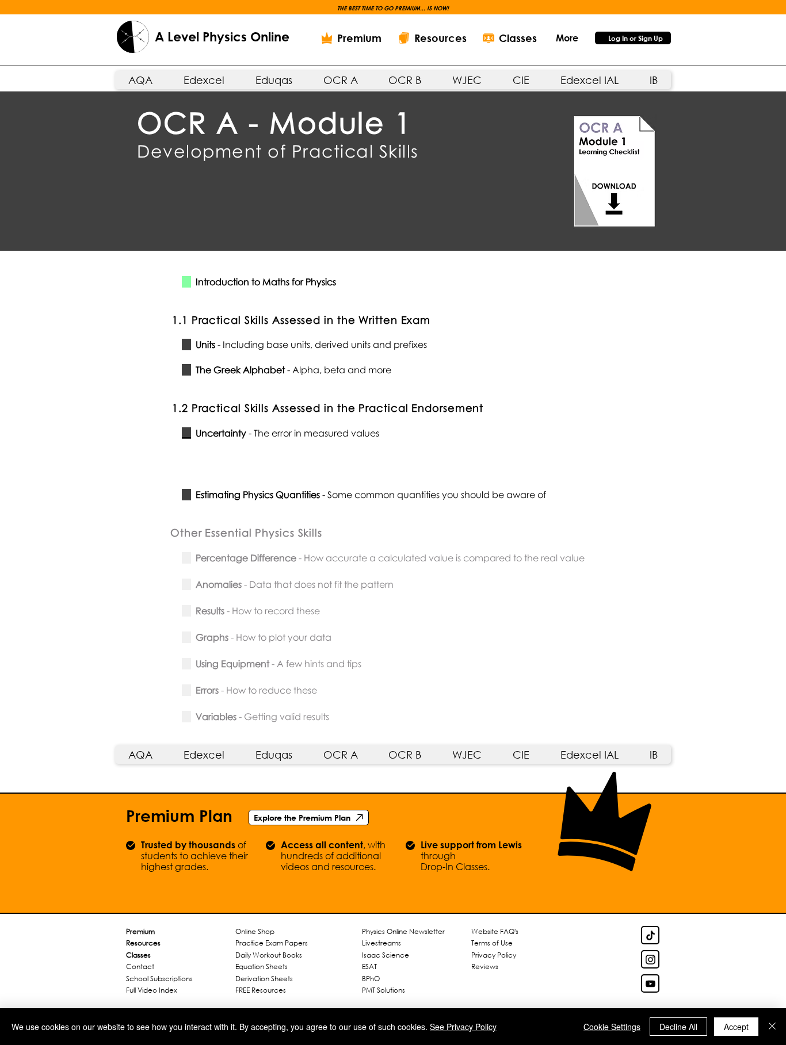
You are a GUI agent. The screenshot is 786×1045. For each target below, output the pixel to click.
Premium (140, 931)
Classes (138, 955)
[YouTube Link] (650, 983)
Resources (143, 943)
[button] (566, 37)
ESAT (369, 966)
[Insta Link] (650, 959)
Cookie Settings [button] (611, 1026)
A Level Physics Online (222, 36)
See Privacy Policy (463, 1026)
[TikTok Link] (650, 935)
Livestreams (381, 943)
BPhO (371, 978)
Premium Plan (179, 815)
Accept (736, 1026)
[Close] (772, 1026)
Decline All (678, 1026)
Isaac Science (385, 955)
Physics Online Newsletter (403, 931)
